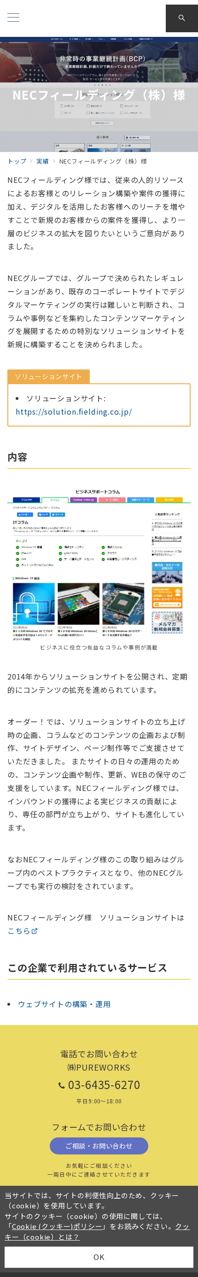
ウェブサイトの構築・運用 (64, 1003)
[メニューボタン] (13, 18)
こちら (18, 930)
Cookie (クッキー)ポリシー (57, 1226)
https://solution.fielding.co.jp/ (74, 411)
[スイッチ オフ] (182, 18)
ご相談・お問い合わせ (99, 1145)
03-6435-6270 (104, 1084)
